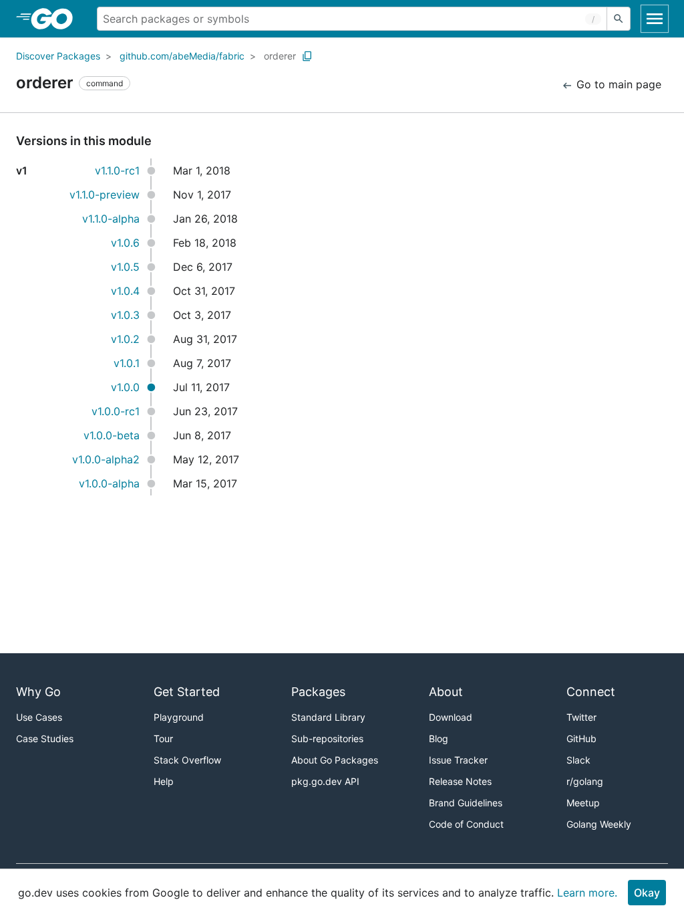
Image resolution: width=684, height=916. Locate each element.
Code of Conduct (466, 824)
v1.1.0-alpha (111, 218)
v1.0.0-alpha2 (106, 459)
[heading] (56, 18)
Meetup (583, 802)
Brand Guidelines (465, 802)
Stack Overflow (187, 760)
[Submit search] (619, 19)
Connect (590, 692)
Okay (647, 892)
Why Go (38, 692)
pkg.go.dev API (325, 781)
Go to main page (617, 84)
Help (164, 781)
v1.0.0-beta (111, 435)
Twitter (581, 717)
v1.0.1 (127, 363)
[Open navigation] (654, 18)
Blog (438, 738)
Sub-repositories (327, 738)
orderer (280, 56)
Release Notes (460, 781)
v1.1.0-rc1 (117, 170)
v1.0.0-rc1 (116, 411)
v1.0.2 (125, 339)
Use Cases (39, 717)
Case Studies (44, 738)
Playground (179, 717)
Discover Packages (58, 56)
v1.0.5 (125, 266)
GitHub (581, 738)
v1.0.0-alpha (109, 483)
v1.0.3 (125, 315)
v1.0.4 (125, 291)
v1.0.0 (125, 387)
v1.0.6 (125, 242)
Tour (163, 738)
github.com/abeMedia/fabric (182, 56)
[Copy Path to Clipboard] (307, 56)
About (446, 692)
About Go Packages (334, 760)
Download (450, 717)
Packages (318, 692)
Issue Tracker (458, 760)
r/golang (584, 781)
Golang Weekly (598, 824)
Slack (578, 760)
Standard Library (328, 717)
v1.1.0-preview (104, 194)
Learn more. (587, 892)
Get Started (187, 692)
